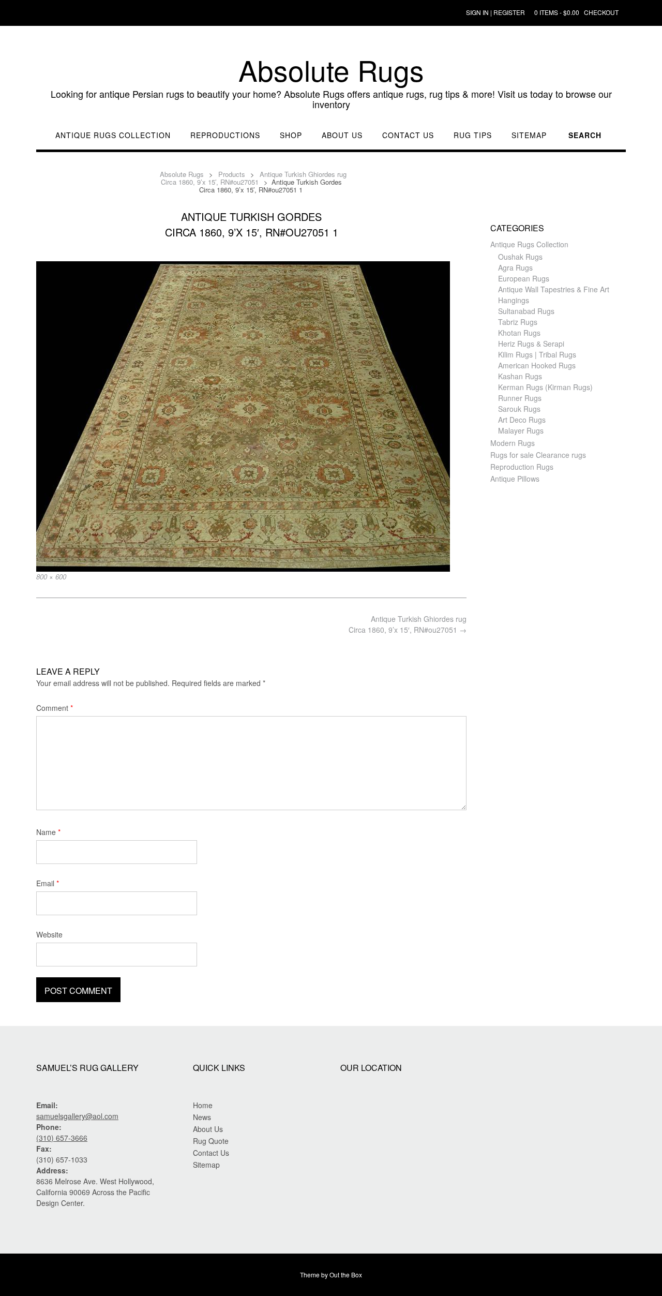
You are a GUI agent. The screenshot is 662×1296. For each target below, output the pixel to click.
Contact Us (408, 135)
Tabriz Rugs (517, 322)
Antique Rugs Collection (113, 135)
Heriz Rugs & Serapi (531, 343)
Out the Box (345, 1274)
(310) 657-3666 (61, 1138)
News (202, 1117)
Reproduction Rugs (521, 466)
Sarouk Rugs (519, 409)
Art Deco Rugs (522, 419)
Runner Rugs (519, 398)
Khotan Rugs (519, 332)
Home (203, 1105)
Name (48, 832)
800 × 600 (51, 577)
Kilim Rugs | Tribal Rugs (537, 354)
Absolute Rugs (331, 70)
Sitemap (529, 135)
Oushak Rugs (520, 256)
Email (47, 883)
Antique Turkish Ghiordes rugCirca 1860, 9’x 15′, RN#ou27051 (408, 624)
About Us (342, 135)
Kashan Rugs (520, 376)
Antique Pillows (514, 478)
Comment (54, 708)
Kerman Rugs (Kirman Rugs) (545, 387)
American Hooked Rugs (537, 365)
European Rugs (523, 278)
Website (49, 934)
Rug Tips (473, 135)
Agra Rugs (515, 267)
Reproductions (225, 135)
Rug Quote (211, 1141)
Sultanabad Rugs (526, 311)
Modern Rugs (512, 443)
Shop (291, 135)
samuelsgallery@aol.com (77, 1116)
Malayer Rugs (521, 430)
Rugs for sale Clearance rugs (538, 455)
